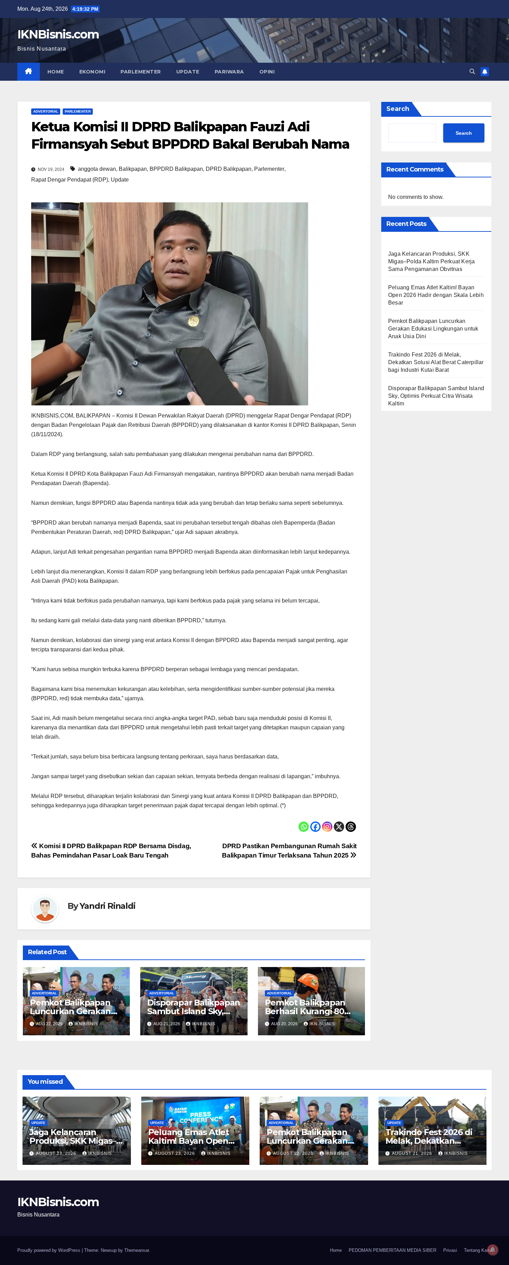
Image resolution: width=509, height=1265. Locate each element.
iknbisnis (86, 1023)
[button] (472, 71)
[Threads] (351, 827)
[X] (339, 827)
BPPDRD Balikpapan (176, 169)
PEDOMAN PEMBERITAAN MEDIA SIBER (392, 1250)
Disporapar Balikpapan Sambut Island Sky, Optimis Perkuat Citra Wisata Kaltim (436, 395)
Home (55, 72)
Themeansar (136, 1250)
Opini (267, 72)
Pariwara (229, 72)
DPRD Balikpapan (228, 169)
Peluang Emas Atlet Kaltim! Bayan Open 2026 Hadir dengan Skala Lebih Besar (436, 295)
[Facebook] (315, 827)
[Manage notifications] (492, 1249)
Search (397, 109)
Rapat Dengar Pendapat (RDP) (69, 180)
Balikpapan (133, 169)
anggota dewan (97, 169)
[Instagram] (327, 827)
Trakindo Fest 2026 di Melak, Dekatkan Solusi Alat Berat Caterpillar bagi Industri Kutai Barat (436, 362)
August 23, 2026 (57, 1153)
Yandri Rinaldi (107, 906)
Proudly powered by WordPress (49, 1250)
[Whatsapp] (303, 827)
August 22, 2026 (294, 1153)
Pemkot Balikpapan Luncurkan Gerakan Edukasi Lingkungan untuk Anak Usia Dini (433, 328)
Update (187, 72)
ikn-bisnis (322, 1023)
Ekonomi (92, 72)
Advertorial (45, 111)
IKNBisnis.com (58, 34)
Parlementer (140, 72)
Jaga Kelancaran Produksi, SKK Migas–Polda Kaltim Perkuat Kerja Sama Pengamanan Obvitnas (431, 261)
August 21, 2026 (413, 1153)
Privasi (450, 1250)
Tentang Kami (478, 1250)
